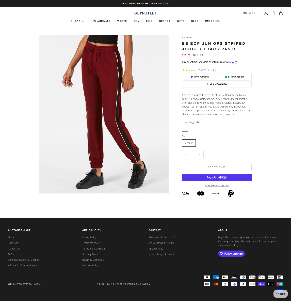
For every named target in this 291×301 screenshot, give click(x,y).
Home (11, 237)
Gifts (181, 21)
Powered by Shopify (137, 284)
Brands (164, 21)
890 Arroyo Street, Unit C (162, 237)
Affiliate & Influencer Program (23, 265)
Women (122, 21)
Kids (149, 21)
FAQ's (11, 254)
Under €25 (212, 21)
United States (156, 248)
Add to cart (217, 167)
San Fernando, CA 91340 (161, 242)
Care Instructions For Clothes (23, 259)
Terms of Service (91, 242)
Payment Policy (90, 265)
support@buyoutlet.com (161, 254)
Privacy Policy (89, 237)
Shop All (77, 21)
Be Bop (187, 37)
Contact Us (14, 248)
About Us (13, 242)
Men (136, 21)
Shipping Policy (90, 254)
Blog (195, 21)
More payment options (217, 185)
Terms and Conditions (93, 248)
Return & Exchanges (93, 259)
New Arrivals (101, 21)
